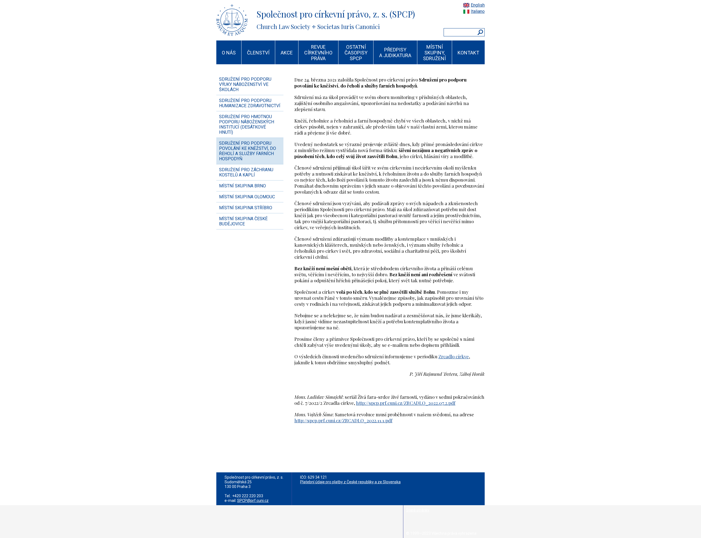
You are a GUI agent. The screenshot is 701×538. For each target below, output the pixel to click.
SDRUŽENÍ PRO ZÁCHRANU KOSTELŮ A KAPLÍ (246, 172)
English (478, 5)
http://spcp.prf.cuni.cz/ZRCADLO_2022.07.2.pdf (405, 403)
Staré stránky (417, 510)
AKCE (287, 53)
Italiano (478, 11)
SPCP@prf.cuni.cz (253, 500)
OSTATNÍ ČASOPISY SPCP (355, 52)
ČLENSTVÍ (258, 53)
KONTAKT (468, 53)
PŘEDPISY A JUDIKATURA (395, 52)
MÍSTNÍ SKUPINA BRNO (242, 185)
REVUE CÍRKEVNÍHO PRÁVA (318, 52)
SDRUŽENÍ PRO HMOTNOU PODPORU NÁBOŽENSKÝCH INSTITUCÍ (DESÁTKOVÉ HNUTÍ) (246, 124)
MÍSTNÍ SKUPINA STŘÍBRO (245, 207)
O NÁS (229, 53)
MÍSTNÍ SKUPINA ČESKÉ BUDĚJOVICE (243, 221)
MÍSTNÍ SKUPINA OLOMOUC (247, 196)
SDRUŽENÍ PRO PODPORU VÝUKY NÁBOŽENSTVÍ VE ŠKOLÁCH (245, 84)
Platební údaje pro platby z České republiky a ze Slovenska (350, 482)
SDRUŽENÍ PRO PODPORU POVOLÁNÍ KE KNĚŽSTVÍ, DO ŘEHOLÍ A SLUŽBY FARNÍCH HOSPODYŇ (247, 151)
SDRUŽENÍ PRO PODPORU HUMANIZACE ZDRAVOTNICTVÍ (249, 103)
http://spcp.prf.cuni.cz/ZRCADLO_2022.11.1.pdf (343, 420)
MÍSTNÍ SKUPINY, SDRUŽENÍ (434, 52)
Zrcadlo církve (453, 356)
